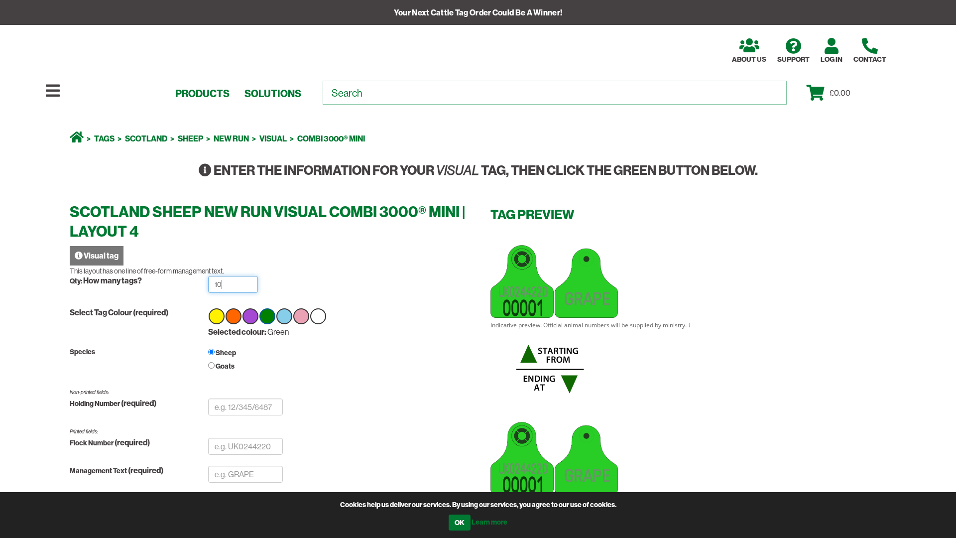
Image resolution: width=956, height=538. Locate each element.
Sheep (226, 352)
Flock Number (92, 442)
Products (202, 94)
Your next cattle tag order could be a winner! (478, 12)
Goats (225, 366)
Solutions (272, 94)
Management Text (99, 470)
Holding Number (95, 403)
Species (82, 351)
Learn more (489, 522)
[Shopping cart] (818, 93)
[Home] (77, 138)
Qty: (76, 280)
